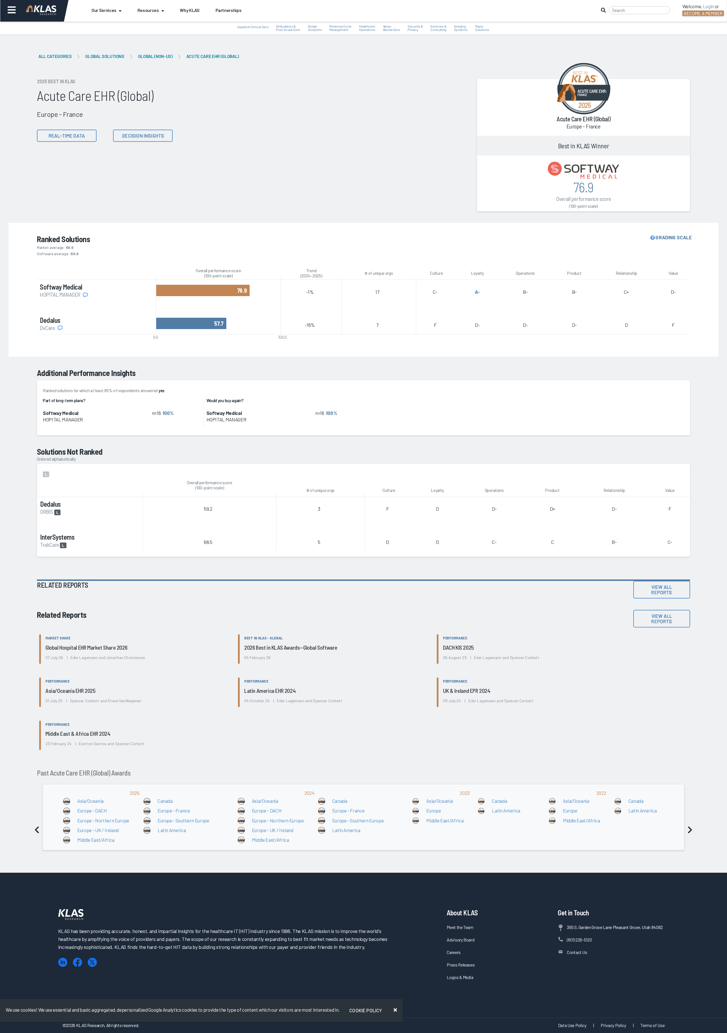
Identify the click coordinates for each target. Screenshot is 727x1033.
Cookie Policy (365, 1010)
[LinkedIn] (62, 962)
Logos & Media (460, 977)
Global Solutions (104, 56)
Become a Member (703, 13)
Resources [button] (148, 10)
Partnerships (229, 10)
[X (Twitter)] (92, 962)
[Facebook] (77, 962)
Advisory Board (460, 939)
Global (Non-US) (155, 56)
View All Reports (661, 589)
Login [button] (708, 6)
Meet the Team (460, 927)
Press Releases (461, 964)
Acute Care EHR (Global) (212, 56)
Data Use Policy (572, 1025)
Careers (454, 952)
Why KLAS (189, 10)
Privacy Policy (613, 1025)
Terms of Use (652, 1025)
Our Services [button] (103, 10)
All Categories (55, 56)
